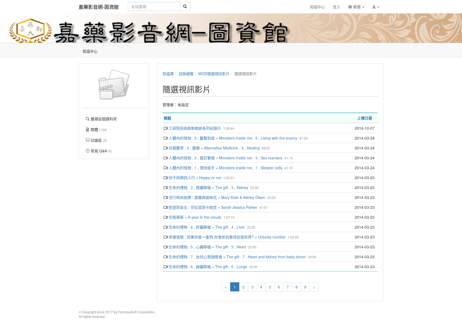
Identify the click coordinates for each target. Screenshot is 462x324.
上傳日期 (364, 118)
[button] (375, 6)
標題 (167, 118)
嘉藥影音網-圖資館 (99, 6)
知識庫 (168, 73)
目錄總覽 (186, 73)
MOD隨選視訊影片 (214, 73)
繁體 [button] (357, 6)
